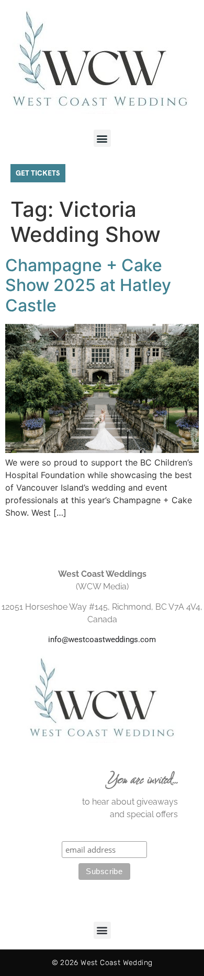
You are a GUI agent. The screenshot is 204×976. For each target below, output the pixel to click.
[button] (102, 138)
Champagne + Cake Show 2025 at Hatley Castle (88, 285)
